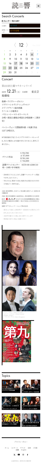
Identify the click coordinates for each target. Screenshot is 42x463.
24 (15, 67)
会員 (29, 448)
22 (4, 67)
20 (32, 63)
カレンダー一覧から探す (11, 21)
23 (10, 67)
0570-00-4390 (28, 165)
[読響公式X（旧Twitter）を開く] (14, 455)
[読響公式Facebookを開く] (27, 455)
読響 (17, 450)
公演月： (4, 26)
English (23, 450)
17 (15, 63)
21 (37, 63)
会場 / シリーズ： (5, 31)
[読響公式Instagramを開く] (23, 455)
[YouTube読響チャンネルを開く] (19, 455)
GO (21, 36)
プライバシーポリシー (21, 442)
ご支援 (35, 448)
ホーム (7, 448)
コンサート (14, 448)
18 (21, 63)
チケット (22, 448)
